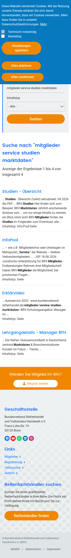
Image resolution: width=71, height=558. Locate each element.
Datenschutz (33, 549)
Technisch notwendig (22, 32)
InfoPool (10, 240)
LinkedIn (27, 438)
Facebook (9, 438)
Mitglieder (11, 456)
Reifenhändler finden (31, 515)
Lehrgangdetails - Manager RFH (34, 333)
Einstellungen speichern (21, 48)
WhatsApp (21, 438)
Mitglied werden (37, 383)
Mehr (43, 24)
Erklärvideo (13, 293)
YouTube (15, 438)
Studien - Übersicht (21, 192)
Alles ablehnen (21, 65)
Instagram (33, 438)
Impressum (53, 549)
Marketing (14, 36)
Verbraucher (13, 467)
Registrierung (13, 462)
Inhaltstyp (13, 98)
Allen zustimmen (22, 77)
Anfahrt (10, 473)
